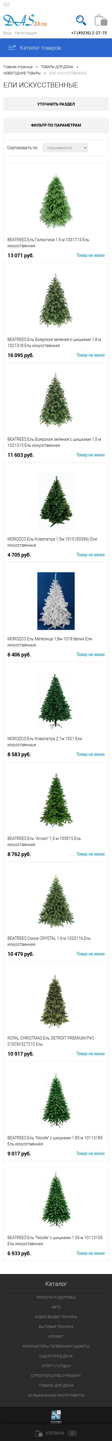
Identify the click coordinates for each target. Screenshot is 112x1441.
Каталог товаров (40, 48)
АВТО (56, 1307)
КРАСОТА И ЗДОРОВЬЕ (56, 1297)
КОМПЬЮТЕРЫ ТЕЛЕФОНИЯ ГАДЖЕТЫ (56, 1346)
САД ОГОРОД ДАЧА (56, 1356)
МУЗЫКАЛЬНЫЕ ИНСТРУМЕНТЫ (56, 1395)
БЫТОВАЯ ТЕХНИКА (56, 1326)
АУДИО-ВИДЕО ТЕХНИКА (56, 1317)
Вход (7, 33)
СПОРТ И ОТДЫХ (56, 1366)
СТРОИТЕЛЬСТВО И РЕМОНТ (56, 1376)
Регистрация (25, 33)
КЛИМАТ (56, 1336)
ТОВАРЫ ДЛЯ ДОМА (56, 1385)
